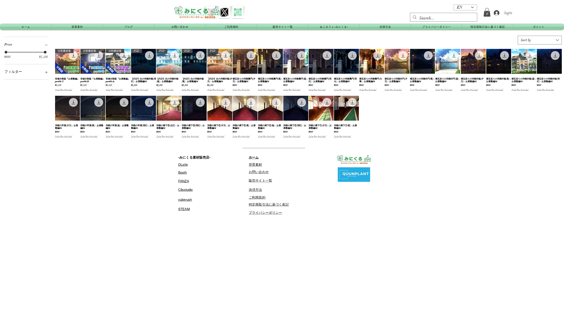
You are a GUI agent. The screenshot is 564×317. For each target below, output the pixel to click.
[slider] (6, 52)
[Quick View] (245, 61)
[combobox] (540, 40)
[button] (487, 12)
